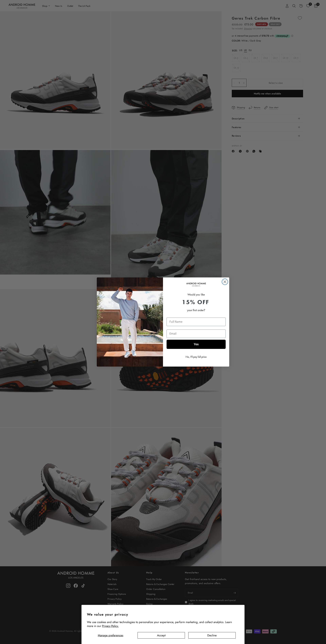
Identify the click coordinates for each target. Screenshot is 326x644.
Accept (161, 635)
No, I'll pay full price (196, 357)
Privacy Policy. (110, 626)
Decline (212, 635)
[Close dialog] (225, 282)
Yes (196, 344)
